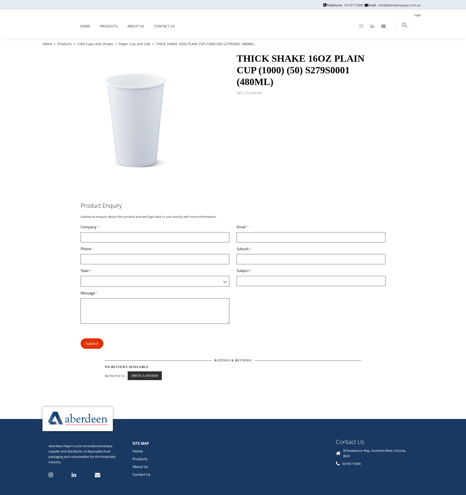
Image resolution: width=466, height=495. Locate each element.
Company (90, 226)
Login (418, 15)
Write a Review (145, 375)
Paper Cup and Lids (134, 44)
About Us (135, 26)
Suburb (244, 248)
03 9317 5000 (353, 5)
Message (89, 292)
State (86, 270)
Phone (87, 248)
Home (85, 26)
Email (243, 226)
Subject (244, 270)
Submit (92, 343)
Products (109, 26)
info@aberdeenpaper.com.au (399, 5)
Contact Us (164, 26)
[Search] (405, 26)
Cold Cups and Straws (95, 44)
